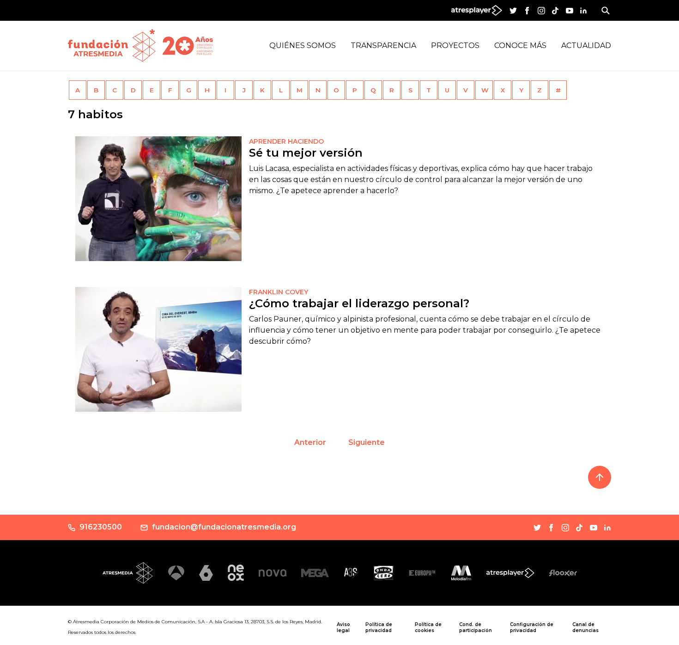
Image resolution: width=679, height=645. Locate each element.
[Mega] (315, 573)
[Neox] (236, 573)
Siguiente (366, 442)
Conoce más (520, 45)
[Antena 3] (176, 573)
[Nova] (272, 573)
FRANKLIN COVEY (278, 292)
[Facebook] (527, 10)
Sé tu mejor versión (306, 152)
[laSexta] (206, 572)
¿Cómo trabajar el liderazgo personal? (359, 303)
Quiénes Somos (302, 45)
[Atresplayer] (510, 573)
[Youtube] (569, 10)
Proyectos (455, 45)
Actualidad (586, 45)
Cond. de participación (475, 627)
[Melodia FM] (461, 573)
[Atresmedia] (128, 573)
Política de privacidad (378, 627)
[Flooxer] (563, 573)
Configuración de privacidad (531, 627)
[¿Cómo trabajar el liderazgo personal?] (158, 349)
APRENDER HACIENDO (286, 141)
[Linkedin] (583, 10)
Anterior (310, 442)
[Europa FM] (422, 573)
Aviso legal (343, 627)
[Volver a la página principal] (112, 45)
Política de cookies (428, 627)
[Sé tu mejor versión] (158, 198)
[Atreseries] (351, 573)
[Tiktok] (555, 10)
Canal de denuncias (585, 627)
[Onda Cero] (384, 573)
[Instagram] (541, 10)
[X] (513, 10)
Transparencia (383, 45)
